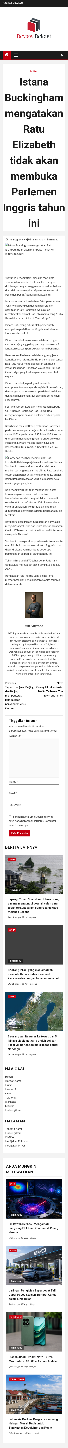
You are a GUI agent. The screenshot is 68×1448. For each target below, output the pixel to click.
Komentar (16, 735)
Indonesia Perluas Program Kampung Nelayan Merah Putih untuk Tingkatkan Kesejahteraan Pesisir (33, 1423)
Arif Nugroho (16, 239)
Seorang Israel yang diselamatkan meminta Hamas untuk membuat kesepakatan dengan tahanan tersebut (33, 974)
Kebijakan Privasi (15, 1145)
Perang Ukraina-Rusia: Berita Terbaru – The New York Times (49, 689)
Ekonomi (10, 1089)
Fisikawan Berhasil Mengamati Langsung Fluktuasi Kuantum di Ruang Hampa (33, 1228)
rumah (9, 1076)
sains (8, 1093)
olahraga (10, 1101)
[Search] (62, 55)
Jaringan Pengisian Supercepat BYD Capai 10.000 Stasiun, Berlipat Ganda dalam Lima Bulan (32, 1295)
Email (13, 793)
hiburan (9, 1105)
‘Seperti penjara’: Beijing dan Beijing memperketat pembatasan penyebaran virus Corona (19, 695)
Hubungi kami (13, 1110)
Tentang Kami (13, 1128)
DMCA (9, 1137)
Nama (13, 781)
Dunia (33, 71)
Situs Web (15, 804)
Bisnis (13, 1250)
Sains (12, 1184)
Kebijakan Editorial (16, 1141)
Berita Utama (13, 1080)
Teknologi (11, 1097)
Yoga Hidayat (30, 1238)
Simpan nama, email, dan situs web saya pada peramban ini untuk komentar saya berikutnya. (32, 821)
